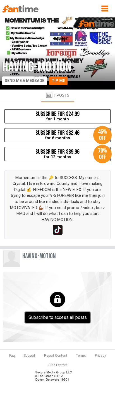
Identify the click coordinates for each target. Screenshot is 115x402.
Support (29, 356)
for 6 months (71, 135)
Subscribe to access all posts (57, 317)
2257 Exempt (57, 365)
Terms (81, 356)
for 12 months (71, 154)
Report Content (55, 356)
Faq (12, 356)
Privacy (100, 356)
